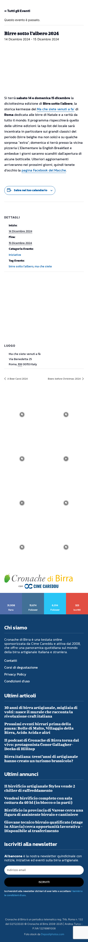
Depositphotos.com (52, 934)
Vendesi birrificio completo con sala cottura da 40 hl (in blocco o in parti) (38, 800)
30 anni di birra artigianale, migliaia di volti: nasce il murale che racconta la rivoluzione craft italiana (41, 711)
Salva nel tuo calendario (30, 190)
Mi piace (11, 594)
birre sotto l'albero (21, 266)
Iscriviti (77, 594)
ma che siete (43, 266)
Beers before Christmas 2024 (64, 379)
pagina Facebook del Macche (44, 170)
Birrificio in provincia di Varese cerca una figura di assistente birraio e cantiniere (43, 812)
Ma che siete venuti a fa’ (56, 109)
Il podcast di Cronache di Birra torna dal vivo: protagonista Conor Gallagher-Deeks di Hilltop (41, 744)
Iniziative (15, 255)
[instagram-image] (22, 414)
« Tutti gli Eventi (17, 10)
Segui (33, 594)
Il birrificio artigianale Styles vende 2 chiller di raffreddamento (39, 788)
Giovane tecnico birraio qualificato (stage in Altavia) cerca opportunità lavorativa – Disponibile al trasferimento (43, 826)
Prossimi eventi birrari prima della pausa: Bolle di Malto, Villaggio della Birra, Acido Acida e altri (38, 728)
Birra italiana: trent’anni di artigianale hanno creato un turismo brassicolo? (41, 758)
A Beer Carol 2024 (17, 379)
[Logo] (38, 581)
